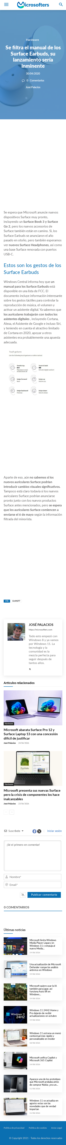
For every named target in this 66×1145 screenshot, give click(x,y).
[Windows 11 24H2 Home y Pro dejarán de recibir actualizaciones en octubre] (15, 1015)
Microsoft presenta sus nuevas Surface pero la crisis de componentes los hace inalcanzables (32, 795)
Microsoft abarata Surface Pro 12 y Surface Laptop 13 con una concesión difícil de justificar (31, 734)
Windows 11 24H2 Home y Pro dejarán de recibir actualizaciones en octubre (44, 1013)
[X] (30, 131)
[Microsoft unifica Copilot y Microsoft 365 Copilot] (15, 1060)
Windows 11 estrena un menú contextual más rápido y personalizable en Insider (45, 1036)
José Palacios (33, 87)
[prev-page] (6, 812)
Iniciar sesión (54, 831)
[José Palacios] (16, 647)
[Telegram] (55, 131)
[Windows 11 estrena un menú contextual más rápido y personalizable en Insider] (15, 1037)
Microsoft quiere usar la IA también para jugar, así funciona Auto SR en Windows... (43, 990)
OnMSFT (16, 601)
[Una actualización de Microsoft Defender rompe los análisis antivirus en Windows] (15, 969)
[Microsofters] (33, 5)
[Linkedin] (47, 131)
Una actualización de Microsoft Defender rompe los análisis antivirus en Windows (45, 967)
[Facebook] (22, 131)
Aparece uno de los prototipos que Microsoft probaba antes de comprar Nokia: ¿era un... (45, 1082)
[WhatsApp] (39, 131)
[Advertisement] (33, 173)
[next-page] (12, 812)
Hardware (32, 39)
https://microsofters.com (40, 630)
